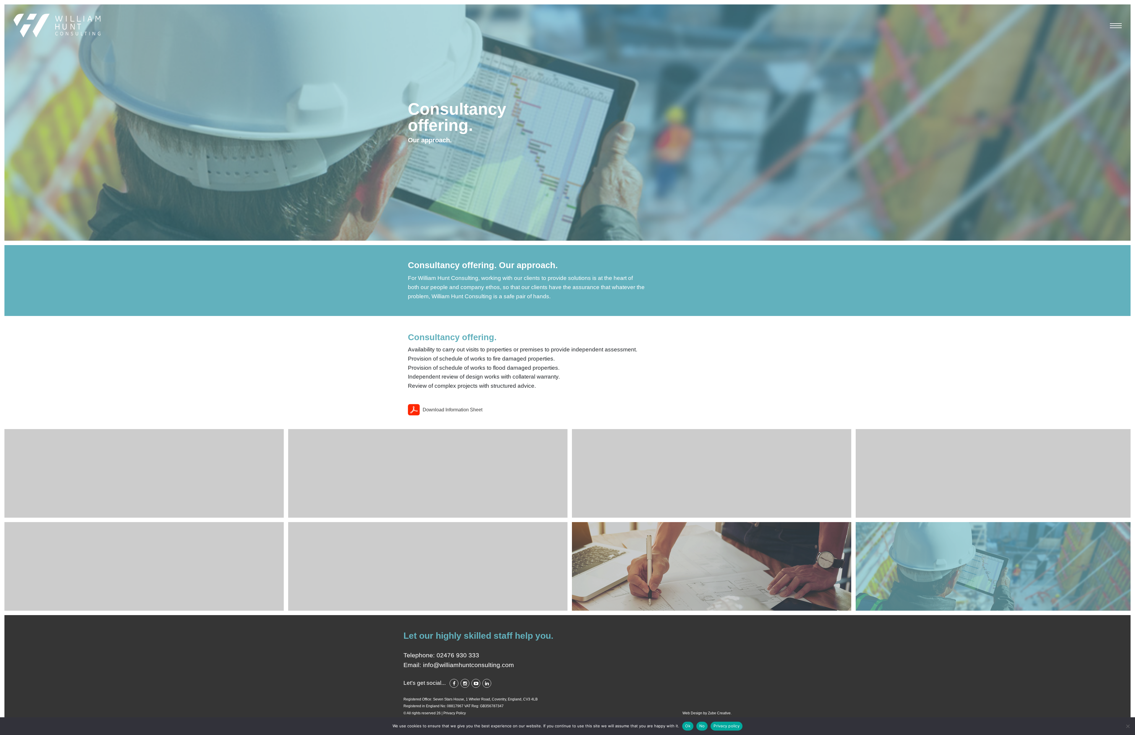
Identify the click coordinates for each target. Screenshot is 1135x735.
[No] (1128, 726)
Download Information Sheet (452, 409)
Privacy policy (727, 725)
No (702, 725)
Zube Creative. (720, 713)
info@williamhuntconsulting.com (468, 664)
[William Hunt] (57, 25)
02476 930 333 (458, 655)
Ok (687, 725)
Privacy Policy (454, 713)
